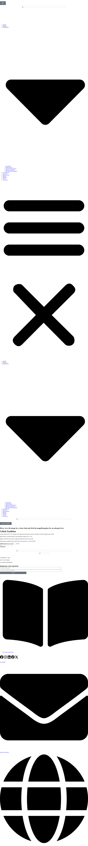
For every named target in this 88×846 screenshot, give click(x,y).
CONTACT (5, 180)
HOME (4, 24)
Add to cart (3, 546)
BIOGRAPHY (6, 175)
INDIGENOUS (9, 167)
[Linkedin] (9, 657)
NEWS (4, 178)
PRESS (4, 176)
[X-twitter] (16, 657)
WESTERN (8, 166)
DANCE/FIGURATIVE (11, 168)
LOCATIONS (6, 172)
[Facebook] (1, 657)
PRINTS (5, 26)
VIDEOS (5, 177)
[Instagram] (5, 657)
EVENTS (5, 173)
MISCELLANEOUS (10, 170)
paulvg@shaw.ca (24, 541)
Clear (18, 543)
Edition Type (3, 543)
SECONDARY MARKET (11, 171)
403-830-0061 (32, 541)
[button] (44, 271)
